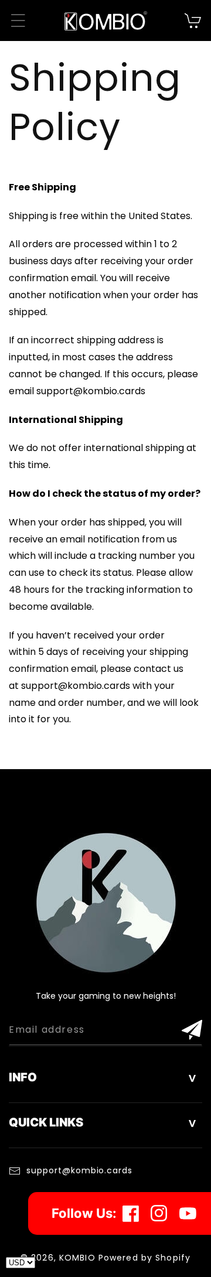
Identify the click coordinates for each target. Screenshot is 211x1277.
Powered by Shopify (144, 1258)
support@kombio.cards (79, 1170)
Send (192, 1030)
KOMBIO (77, 1258)
